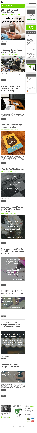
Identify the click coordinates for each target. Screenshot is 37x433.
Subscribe (31, 19)
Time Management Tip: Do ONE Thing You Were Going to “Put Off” (12, 251)
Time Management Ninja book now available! (11, 126)
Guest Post (28, 430)
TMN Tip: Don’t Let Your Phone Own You (11, 11)
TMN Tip (15, 14)
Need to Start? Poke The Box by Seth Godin (32, 91)
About (26, 1)
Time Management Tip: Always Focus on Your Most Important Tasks (10, 324)
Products (30, 1)
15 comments (16, 54)
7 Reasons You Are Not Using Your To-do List (10, 365)
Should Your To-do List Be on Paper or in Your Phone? (12, 292)
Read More (3, 43)
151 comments (12, 295)
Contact (34, 1)
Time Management (10, 14)
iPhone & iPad (3, 14)
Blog (23, 1)
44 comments (17, 129)
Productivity (6, 14)
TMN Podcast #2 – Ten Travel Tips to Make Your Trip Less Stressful (32, 84)
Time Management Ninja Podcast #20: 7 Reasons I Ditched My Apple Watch (30, 40)
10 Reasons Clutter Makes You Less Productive (12, 51)
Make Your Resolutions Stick (31, 48)
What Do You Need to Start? (12, 169)
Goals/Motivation (3, 129)
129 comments (19, 14)
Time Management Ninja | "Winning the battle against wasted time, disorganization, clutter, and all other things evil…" (6, 2)
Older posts (3, 395)
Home (20, 1)
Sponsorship (24, 430)
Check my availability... (32, 406)
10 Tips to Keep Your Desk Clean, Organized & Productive (32, 88)
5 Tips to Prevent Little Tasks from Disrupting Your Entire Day (10, 88)
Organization (2, 54)
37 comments (14, 213)
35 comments (14, 171)
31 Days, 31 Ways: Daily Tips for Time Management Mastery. (5, 416)
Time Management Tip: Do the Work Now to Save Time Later (12, 209)
